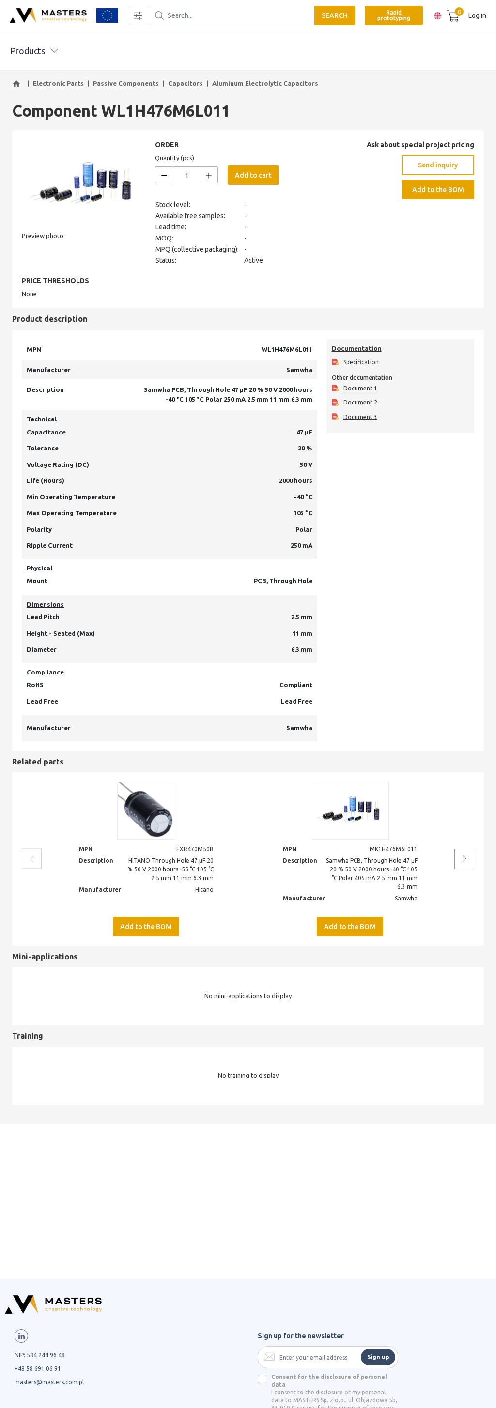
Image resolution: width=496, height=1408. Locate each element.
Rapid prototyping (393, 15)
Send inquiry (438, 165)
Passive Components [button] (126, 83)
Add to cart (253, 175)
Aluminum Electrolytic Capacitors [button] (265, 83)
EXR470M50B (195, 849)
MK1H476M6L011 (394, 849)
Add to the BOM (438, 190)
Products (27, 51)
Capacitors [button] (185, 83)
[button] (18, 84)
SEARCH (335, 15)
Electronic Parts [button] (58, 83)
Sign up (378, 1357)
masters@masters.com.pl (49, 1382)
